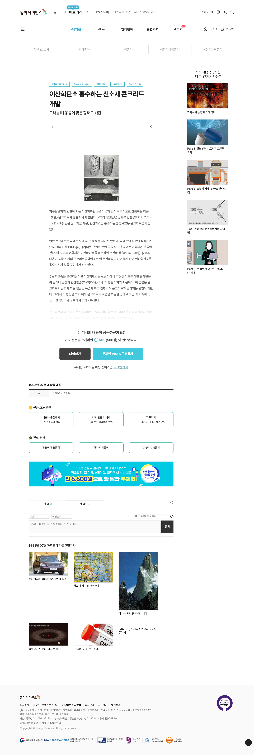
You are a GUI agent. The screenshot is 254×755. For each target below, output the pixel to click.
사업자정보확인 (59, 718)
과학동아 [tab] (84, 49)
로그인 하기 (121, 367)
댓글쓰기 (85, 504)
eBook (101, 29)
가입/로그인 (207, 12)
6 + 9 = (133, 516)
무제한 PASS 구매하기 (117, 354)
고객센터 (102, 705)
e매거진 (76, 29)
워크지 (178, 29)
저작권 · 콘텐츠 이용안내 (45, 705)
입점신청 (115, 705)
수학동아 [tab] (127, 49)
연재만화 (127, 29)
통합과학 (153, 29)
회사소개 (24, 705)
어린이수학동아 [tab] (212, 49)
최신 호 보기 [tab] (41, 49)
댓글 (48, 504)
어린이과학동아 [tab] (170, 49)
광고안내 (89, 705)
